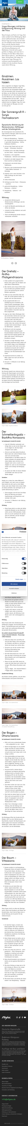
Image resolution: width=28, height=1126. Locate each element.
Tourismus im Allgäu (7, 1085)
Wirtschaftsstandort (6, 1083)
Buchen (20, 1)
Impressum (4, 1116)
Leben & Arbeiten (6, 1072)
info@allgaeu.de (8, 1099)
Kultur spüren (5, 1070)
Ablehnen (14, 593)
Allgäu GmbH (5, 1104)
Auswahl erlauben (14, 588)
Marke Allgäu (5, 1081)
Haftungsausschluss (6, 1110)
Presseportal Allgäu (6, 1106)
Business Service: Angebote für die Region (12, 1087)
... (11, 24)
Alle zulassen (14, 584)
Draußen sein (5, 1064)
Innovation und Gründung (8, 1089)
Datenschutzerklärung (7, 1108)
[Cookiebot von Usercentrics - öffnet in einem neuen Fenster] (19, 532)
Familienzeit (5, 1068)
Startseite (5, 24)
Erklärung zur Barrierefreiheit (9, 1112)
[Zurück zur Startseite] (14, 3)
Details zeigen (19, 579)
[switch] (24, 563)
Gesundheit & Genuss (7, 1066)
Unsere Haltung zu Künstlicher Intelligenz (12, 1114)
